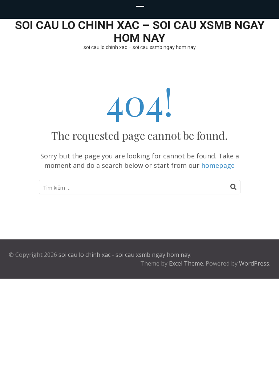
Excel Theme (186, 263)
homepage (218, 165)
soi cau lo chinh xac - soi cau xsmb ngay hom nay (124, 255)
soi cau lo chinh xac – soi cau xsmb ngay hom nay (139, 31)
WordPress (254, 263)
